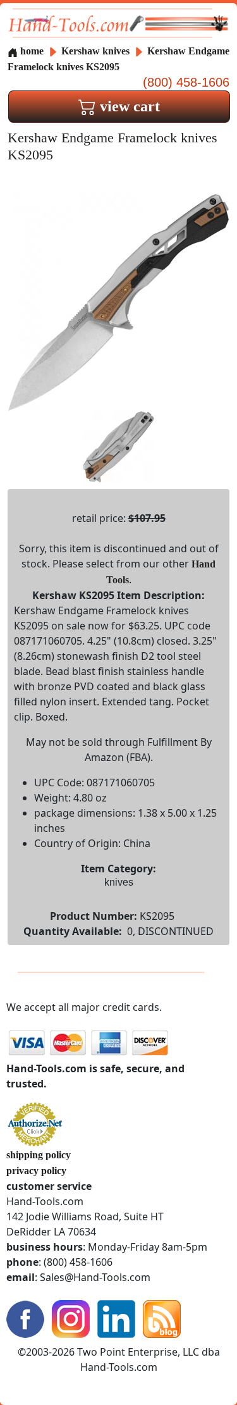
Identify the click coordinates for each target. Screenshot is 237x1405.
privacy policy (36, 1170)
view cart (128, 106)
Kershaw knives (95, 51)
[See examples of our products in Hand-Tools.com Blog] (162, 1317)
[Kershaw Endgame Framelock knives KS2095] (118, 301)
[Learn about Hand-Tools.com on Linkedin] (116, 1317)
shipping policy (38, 1154)
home (31, 51)
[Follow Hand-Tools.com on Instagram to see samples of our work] (71, 1317)
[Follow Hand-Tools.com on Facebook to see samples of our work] (25, 1317)
